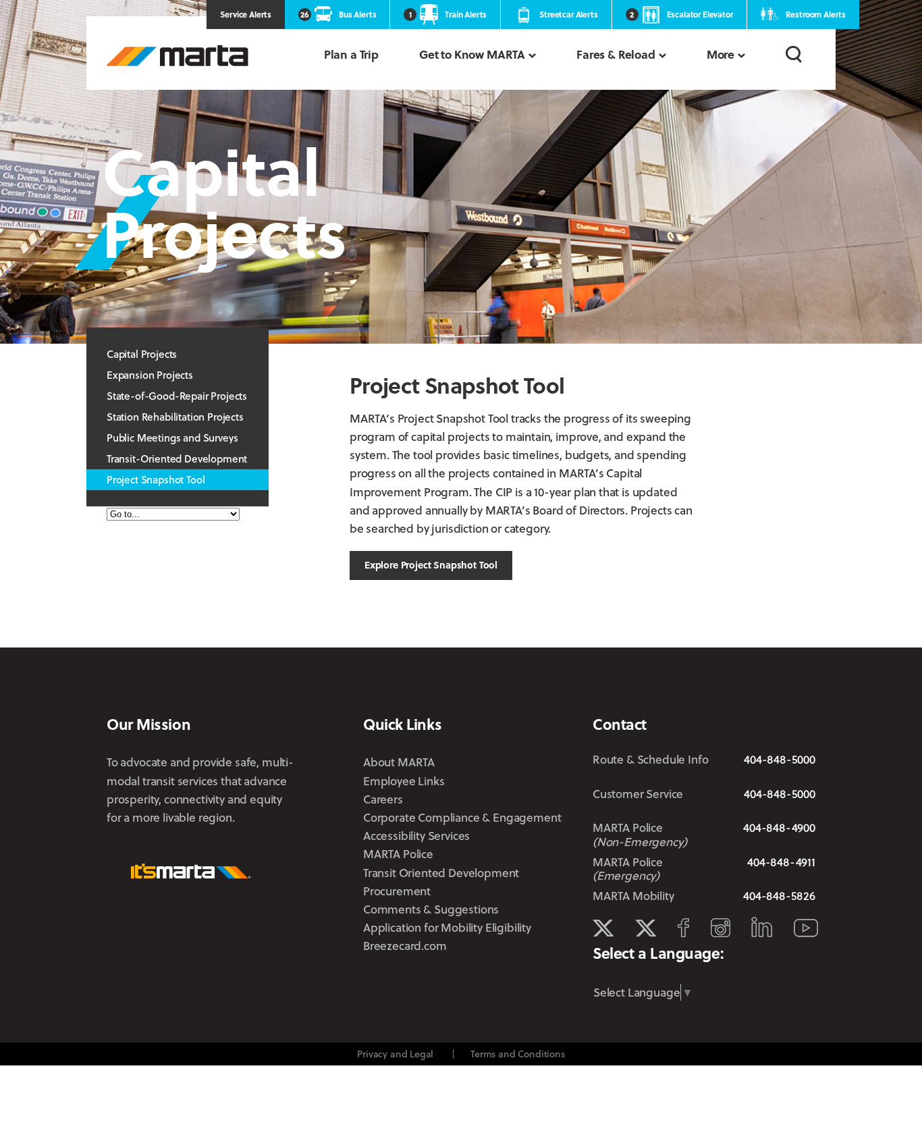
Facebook (683, 927)
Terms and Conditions (517, 1054)
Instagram (720, 927)
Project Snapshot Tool (156, 479)
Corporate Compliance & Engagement (462, 817)
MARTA (177, 55)
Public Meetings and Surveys (172, 437)
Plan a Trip (351, 54)
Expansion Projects (150, 374)
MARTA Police (398, 853)
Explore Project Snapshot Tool (430, 565)
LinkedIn (761, 927)
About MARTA (399, 762)
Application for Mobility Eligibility (447, 927)
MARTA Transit (603, 928)
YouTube (806, 928)
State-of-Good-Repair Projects (177, 395)
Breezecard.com (405, 945)
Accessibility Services (416, 835)
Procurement (397, 890)
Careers (383, 799)
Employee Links (404, 780)
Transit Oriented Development (441, 872)
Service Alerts (245, 14)
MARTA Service (645, 928)
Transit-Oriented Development (177, 458)
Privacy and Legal (395, 1054)
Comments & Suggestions (431, 909)
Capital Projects (142, 353)
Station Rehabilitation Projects (175, 416)
